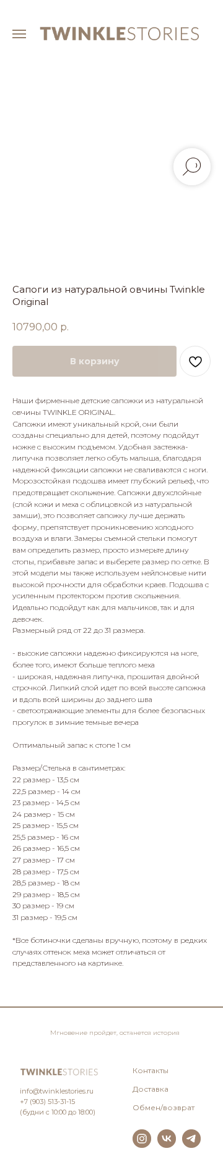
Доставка (150, 1089)
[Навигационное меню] (19, 34)
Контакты (150, 1070)
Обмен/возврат (164, 1107)
